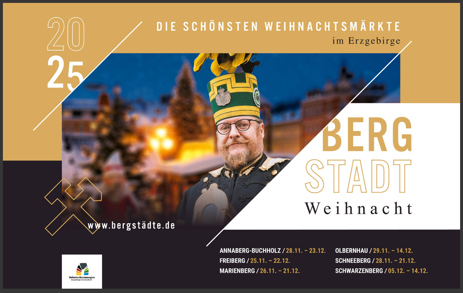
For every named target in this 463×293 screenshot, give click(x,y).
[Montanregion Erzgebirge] (74, 273)
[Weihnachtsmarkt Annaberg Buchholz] (278, 247)
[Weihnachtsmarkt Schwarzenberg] (393, 267)
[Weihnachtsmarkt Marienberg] (279, 267)
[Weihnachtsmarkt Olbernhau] (388, 247)
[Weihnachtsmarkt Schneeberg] (389, 257)
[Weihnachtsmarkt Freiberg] (279, 257)
